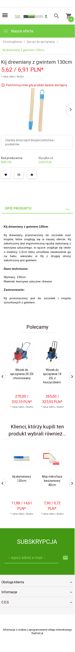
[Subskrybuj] (65, 557)
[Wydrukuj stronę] (31, 175)
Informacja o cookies (15, 629)
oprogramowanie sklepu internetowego (50, 629)
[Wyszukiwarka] (55, 16)
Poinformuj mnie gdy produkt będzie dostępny (36, 85)
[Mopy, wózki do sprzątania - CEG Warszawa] (31, 16)
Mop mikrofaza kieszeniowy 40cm (52, 481)
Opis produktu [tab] (18, 208)
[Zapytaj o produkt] (18, 175)
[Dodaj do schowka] (5, 175)
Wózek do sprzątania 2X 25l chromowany (21, 374)
